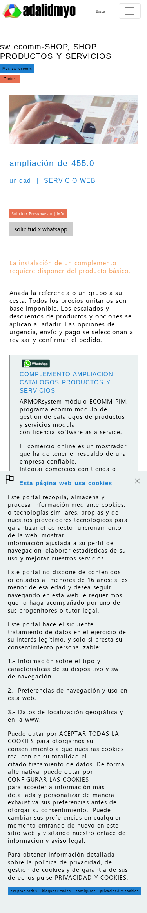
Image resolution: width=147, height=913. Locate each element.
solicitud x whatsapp (41, 229)
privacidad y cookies (119, 890)
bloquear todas (56, 890)
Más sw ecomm (17, 68)
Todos (10, 78)
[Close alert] (137, 480)
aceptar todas (24, 890)
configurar (85, 890)
